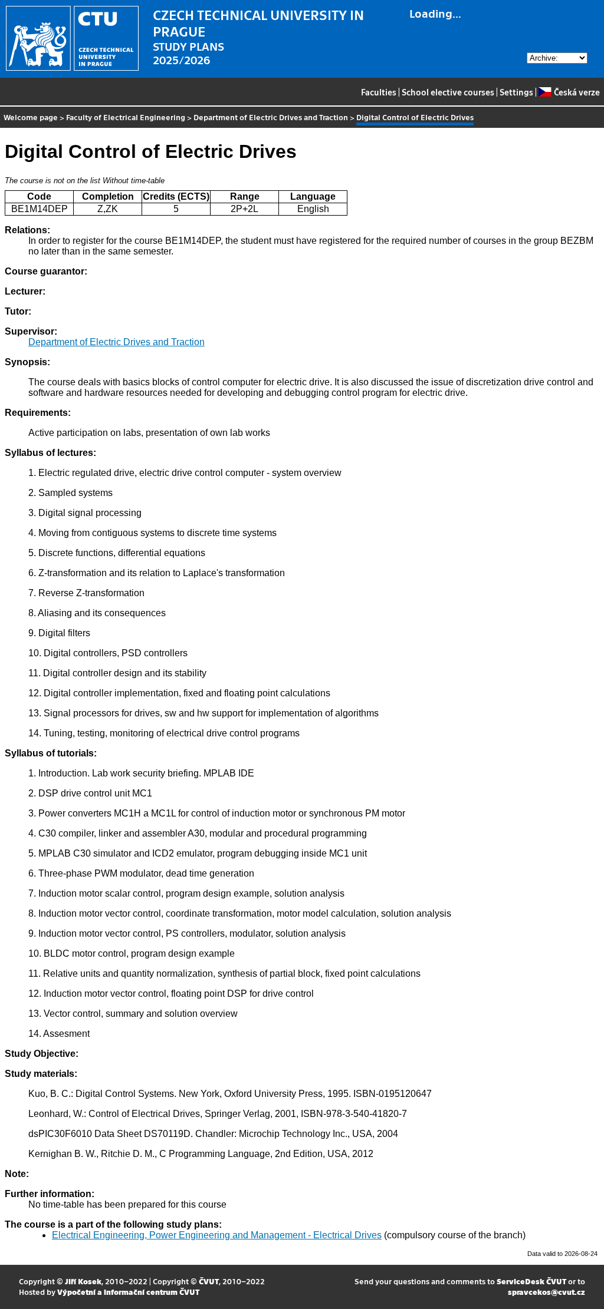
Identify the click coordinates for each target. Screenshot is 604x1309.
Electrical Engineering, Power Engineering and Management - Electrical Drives (217, 1235)
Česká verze (576, 92)
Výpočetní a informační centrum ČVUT (128, 1291)
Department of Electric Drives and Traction (270, 117)
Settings (516, 92)
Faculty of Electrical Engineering (125, 117)
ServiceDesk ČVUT (531, 1281)
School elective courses (448, 92)
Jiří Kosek (83, 1281)
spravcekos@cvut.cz (546, 1291)
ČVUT (209, 1281)
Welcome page (31, 117)
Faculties (378, 92)
